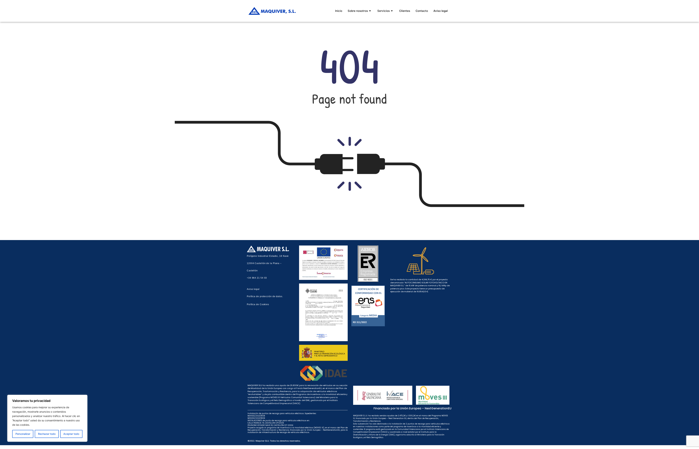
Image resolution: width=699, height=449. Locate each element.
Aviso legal (440, 11)
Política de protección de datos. (265, 296)
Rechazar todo (47, 433)
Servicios (383, 11)
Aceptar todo (71, 433)
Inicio (338, 11)
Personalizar (22, 433)
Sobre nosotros (358, 11)
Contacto (422, 11)
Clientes (404, 11)
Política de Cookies (258, 304)
